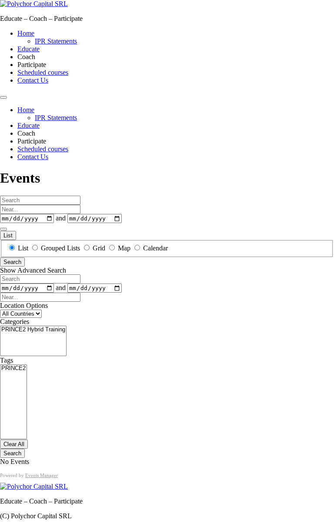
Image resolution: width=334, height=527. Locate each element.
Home (25, 33)
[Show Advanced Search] (3, 229)
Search (12, 262)
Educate (28, 49)
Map (124, 248)
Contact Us (32, 80)
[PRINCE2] (13, 368)
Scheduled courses (42, 72)
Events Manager (41, 475)
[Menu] (3, 97)
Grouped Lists (60, 248)
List (8, 235)
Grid (99, 248)
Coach (26, 56)
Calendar (154, 248)
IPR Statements (56, 41)
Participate (31, 64)
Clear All (13, 444)
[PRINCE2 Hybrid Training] (33, 330)
